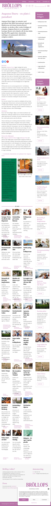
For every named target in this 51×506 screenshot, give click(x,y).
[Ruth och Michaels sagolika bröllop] (28, 334)
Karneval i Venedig (15, 439)
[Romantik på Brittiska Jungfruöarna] (6, 273)
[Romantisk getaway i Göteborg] (6, 400)
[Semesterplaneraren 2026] (17, 243)
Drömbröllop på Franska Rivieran (16, 219)
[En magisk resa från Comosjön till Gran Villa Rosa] (28, 273)
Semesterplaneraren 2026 (18, 249)
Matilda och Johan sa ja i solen (16, 280)
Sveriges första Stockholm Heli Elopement (6, 219)
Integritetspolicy (34, 502)
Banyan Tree (24, 138)
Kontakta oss (46, 1)
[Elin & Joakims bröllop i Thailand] (17, 366)
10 (31, 174)
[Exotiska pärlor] (6, 334)
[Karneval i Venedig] (17, 433)
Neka (34, 499)
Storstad (31, 268)
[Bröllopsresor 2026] (28, 212)
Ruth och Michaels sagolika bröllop (26, 341)
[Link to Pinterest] (32, 6)
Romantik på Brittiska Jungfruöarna (5, 280)
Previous (19, 166)
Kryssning (27, 328)
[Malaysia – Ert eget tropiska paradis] (28, 433)
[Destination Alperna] (28, 400)
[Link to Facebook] (27, 6)
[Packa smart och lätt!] (6, 433)
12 (20, 176)
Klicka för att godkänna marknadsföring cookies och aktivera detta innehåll (17, 48)
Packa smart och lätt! (5, 439)
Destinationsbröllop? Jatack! (19, 312)
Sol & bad (27, 268)
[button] (48, 489)
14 (23, 176)
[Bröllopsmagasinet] (12, 6)
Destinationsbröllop (18, 236)
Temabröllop (5, 237)
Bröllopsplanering (17, 235)
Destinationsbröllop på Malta (7, 249)
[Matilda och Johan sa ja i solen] (17, 273)
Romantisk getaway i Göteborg (5, 407)
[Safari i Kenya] (6, 366)
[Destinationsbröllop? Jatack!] (17, 306)
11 (19, 176)
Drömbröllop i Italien (6, 312)
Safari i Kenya (6, 371)
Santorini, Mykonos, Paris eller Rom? (26, 314)
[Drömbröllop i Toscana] (17, 400)
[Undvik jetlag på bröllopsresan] (28, 243)
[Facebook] (3, 61)
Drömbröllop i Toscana (17, 406)
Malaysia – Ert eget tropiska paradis (27, 440)
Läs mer (40, 110)
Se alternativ (44, 499)
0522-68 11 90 (37, 471)
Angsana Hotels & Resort (10, 138)
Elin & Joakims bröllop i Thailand (17, 373)
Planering (16, 268)
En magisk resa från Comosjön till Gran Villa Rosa (27, 281)
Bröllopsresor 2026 (27, 218)
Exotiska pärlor (6, 339)
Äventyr (4, 235)
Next (30, 166)
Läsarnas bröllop (17, 237)
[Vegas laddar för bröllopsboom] (17, 333)
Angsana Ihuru (10, 67)
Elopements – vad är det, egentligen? (27, 373)
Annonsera (31, 1)
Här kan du (10, 487)
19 (30, 176)
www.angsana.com (7, 199)
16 (26, 176)
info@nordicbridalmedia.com (42, 473)
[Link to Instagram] (29, 6)
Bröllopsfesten (6, 236)
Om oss (38, 1)
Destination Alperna (26, 406)
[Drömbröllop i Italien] (6, 306)
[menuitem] (24, 1)
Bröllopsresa (27, 237)
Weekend (5, 427)
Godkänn (24, 499)
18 (29, 176)
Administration (12, 503)
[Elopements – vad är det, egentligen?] (28, 366)
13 (22, 176)
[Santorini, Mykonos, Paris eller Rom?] (28, 306)
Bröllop (24, 1)
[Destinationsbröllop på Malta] (6, 243)
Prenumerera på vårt (9, 486)
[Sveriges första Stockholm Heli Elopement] (6, 212)
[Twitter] (5, 61)
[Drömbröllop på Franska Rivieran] (17, 212)
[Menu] (47, 6)
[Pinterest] (8, 61)
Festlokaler (27, 426)
